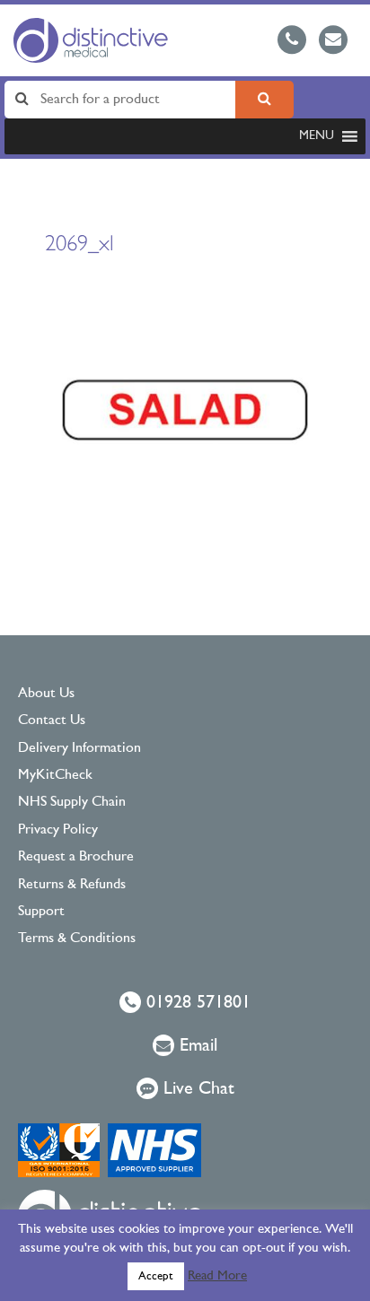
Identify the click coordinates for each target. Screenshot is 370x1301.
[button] (316, 136)
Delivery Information (79, 748)
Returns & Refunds (72, 885)
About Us (46, 693)
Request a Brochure (76, 857)
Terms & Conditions (77, 938)
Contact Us (51, 720)
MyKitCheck (55, 775)
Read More (217, 1276)
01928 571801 (196, 1003)
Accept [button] (155, 1276)
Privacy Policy (58, 830)
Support (41, 911)
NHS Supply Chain (72, 802)
